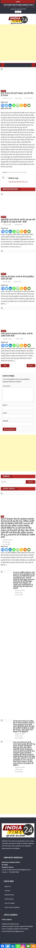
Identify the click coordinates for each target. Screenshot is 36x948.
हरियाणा (3, 91)
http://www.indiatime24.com (18, 182)
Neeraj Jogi (18, 98)
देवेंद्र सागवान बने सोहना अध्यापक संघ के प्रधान (31, 366)
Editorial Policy (9, 895)
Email (5, 413)
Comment (7, 386)
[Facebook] (2, 105)
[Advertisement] (18, 42)
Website (5, 421)
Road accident (21, 172)
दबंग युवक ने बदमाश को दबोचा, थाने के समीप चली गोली (17, 335)
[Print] (25, 105)
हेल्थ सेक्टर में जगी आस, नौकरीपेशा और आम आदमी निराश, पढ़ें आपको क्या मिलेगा (6, 366)
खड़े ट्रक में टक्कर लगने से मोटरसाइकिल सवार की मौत (17, 278)
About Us (8, 886)
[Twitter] (6, 105)
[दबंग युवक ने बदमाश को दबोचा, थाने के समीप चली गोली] (18, 318)
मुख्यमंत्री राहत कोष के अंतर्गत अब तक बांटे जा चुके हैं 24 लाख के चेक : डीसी (18, 221)
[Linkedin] (10, 105)
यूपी (2, 516)
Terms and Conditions (12, 907)
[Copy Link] (21, 105)
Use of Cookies (9, 903)
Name (5, 405)
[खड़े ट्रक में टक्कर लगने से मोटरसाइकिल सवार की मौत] (18, 261)
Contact (7, 891)
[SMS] (17, 105)
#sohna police (12, 172)
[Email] (29, 105)
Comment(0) (28, 98)
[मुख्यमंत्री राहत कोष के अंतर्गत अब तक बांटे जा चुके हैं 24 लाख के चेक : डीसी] (18, 204)
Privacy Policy (9, 899)
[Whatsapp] (14, 105)
